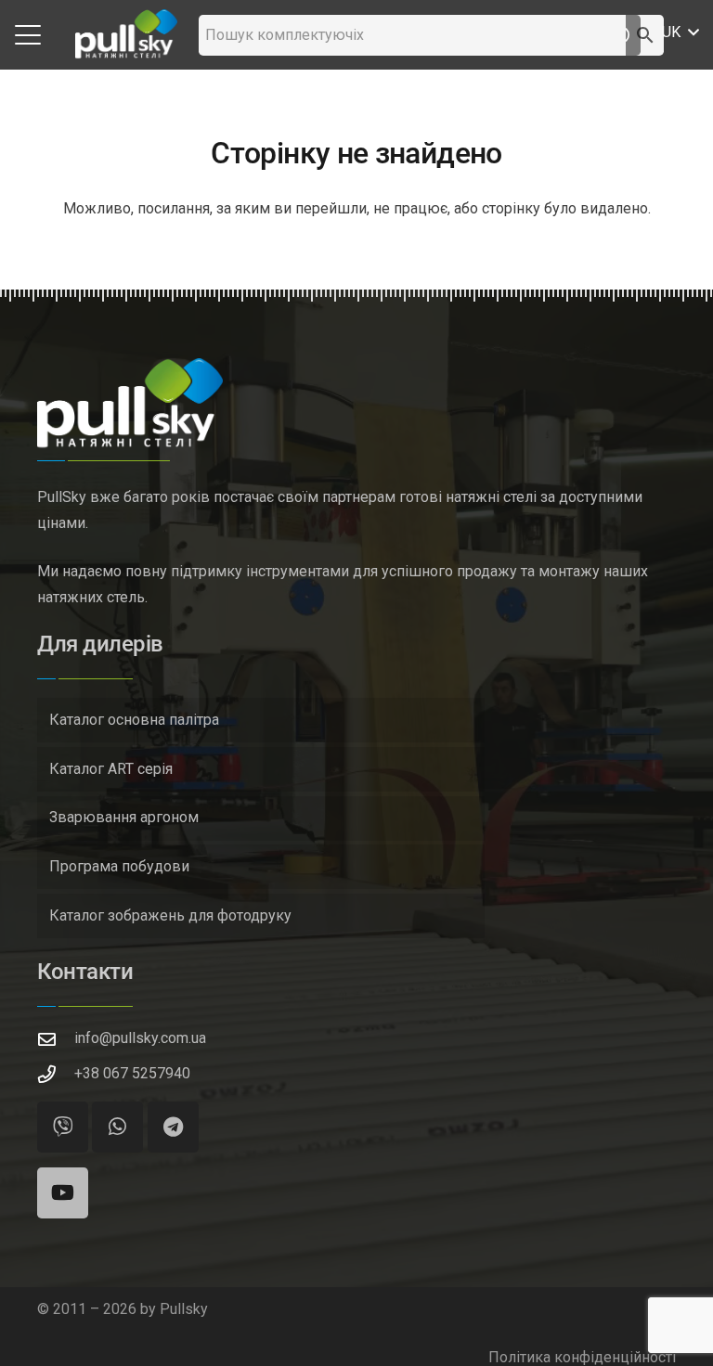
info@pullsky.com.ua (140, 1038)
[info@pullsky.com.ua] (55, 1039)
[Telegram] (173, 1127)
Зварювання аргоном (124, 817)
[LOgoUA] (126, 34)
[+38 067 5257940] (55, 1074)
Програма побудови (119, 866)
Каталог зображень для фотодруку (170, 915)
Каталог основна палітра (134, 719)
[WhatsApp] (117, 1127)
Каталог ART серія (111, 769)
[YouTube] (62, 1192)
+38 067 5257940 (132, 1073)
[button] (28, 35)
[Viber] (62, 1127)
